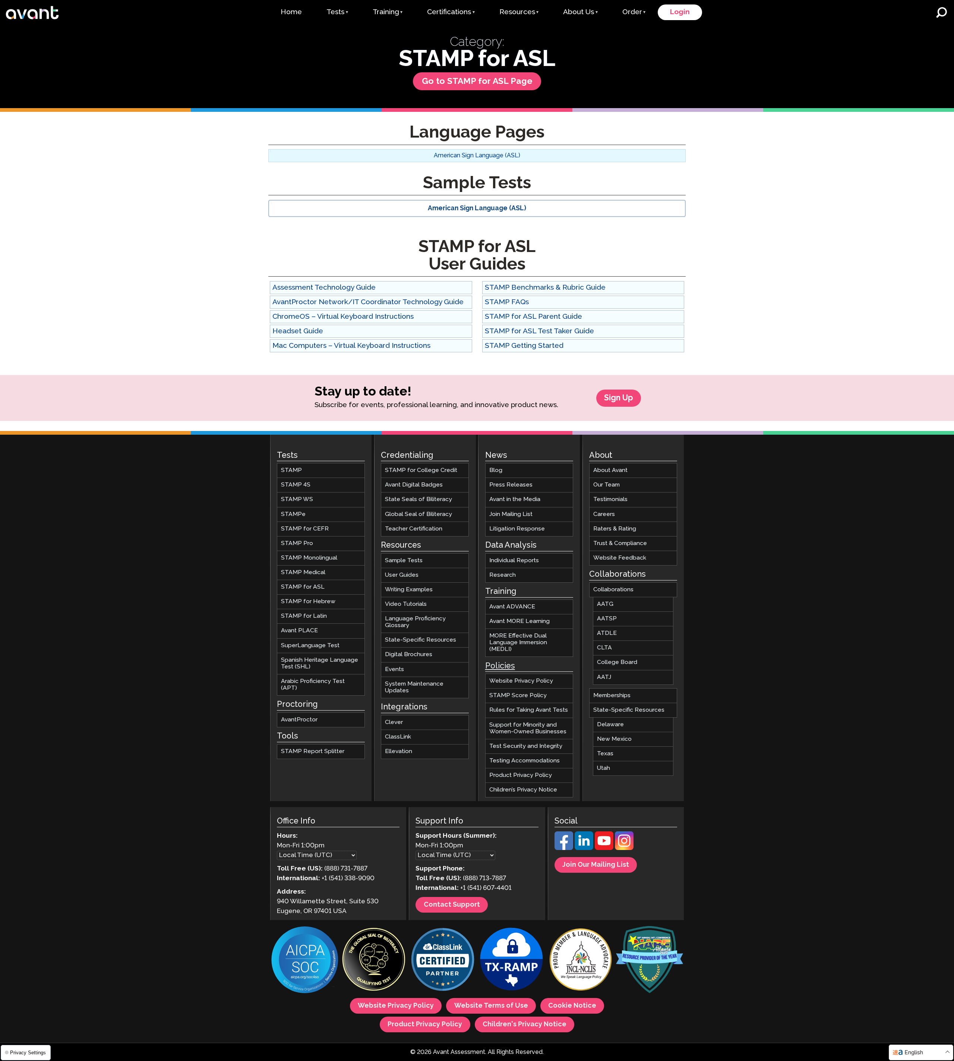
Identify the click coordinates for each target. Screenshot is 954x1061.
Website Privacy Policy (521, 681)
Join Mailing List (511, 514)
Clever (394, 722)
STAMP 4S (295, 485)
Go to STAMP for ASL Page (477, 81)
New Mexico (614, 739)
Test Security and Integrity (525, 746)
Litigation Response (517, 528)
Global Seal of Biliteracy (418, 514)
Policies (500, 665)
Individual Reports (514, 560)
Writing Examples (409, 589)
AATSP (607, 618)
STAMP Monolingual (309, 557)
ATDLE (607, 633)
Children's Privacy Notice (524, 1024)
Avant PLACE (299, 630)
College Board (617, 662)
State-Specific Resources (420, 640)
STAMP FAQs (507, 302)
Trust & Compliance (620, 543)
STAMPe (293, 514)
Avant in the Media (514, 499)
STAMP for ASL (303, 587)
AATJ (604, 677)
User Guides (401, 575)
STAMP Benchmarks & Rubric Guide (545, 288)
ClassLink (398, 736)
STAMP (291, 470)
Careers (604, 514)
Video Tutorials (406, 604)
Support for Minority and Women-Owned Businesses (527, 727)
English (913, 1052)
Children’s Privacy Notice (523, 790)
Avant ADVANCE (512, 606)
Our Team (606, 485)
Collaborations (613, 589)
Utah (603, 768)
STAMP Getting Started (524, 346)
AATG (605, 604)
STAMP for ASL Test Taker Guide (539, 331)
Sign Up (618, 398)
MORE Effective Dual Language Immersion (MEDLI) (518, 642)
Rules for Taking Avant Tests (528, 710)
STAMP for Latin (304, 616)
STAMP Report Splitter (312, 751)
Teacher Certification (413, 528)
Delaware (610, 724)
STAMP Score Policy (518, 695)
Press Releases (511, 485)
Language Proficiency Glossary (415, 622)
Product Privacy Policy (520, 775)
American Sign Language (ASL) (477, 155)
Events (394, 669)
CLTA (604, 648)
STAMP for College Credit (421, 470)
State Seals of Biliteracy (418, 499)
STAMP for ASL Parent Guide (533, 317)
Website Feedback (619, 557)
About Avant (610, 470)
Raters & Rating (614, 528)
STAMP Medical (303, 572)
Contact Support (452, 905)
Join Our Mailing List (595, 865)
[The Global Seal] (373, 960)
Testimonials (610, 499)
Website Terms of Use (491, 1006)
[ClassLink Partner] (442, 960)
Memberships (612, 695)
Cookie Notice (572, 1006)
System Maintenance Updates (414, 686)
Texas (605, 753)
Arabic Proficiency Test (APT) (313, 684)
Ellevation (398, 751)
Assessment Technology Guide (324, 288)
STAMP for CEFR (305, 528)
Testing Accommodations (524, 760)
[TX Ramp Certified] (511, 960)
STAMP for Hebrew (308, 601)
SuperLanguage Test (310, 645)
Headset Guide (297, 331)
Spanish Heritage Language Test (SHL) (319, 663)
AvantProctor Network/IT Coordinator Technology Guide (368, 302)
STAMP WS (297, 499)
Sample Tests (404, 560)
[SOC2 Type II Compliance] (304, 960)
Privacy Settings (27, 1052)
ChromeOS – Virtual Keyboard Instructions (343, 317)
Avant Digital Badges (414, 485)
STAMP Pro (297, 543)
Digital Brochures (408, 654)
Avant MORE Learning (519, 621)
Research (502, 575)
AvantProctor (299, 719)
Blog (495, 470)
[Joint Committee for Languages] (580, 960)
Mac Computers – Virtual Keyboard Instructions (351, 346)
